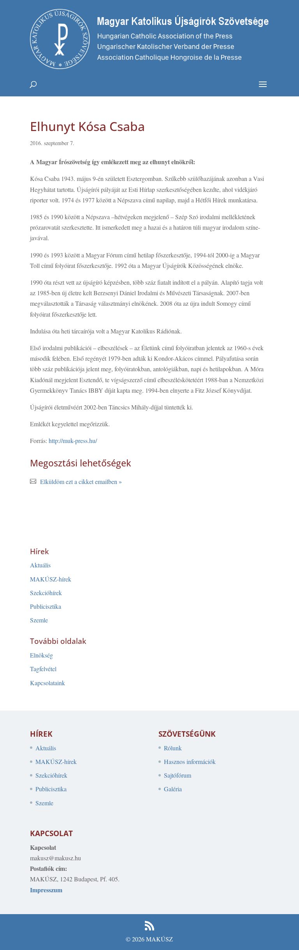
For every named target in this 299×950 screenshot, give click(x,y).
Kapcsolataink (47, 683)
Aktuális (40, 565)
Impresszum (46, 889)
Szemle (39, 620)
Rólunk (173, 748)
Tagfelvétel (43, 669)
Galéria (173, 789)
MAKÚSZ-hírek (50, 579)
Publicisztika (45, 606)
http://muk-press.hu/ (73, 440)
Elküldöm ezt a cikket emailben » (81, 481)
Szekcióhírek (46, 592)
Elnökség (41, 655)
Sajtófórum (177, 775)
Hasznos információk (190, 761)
